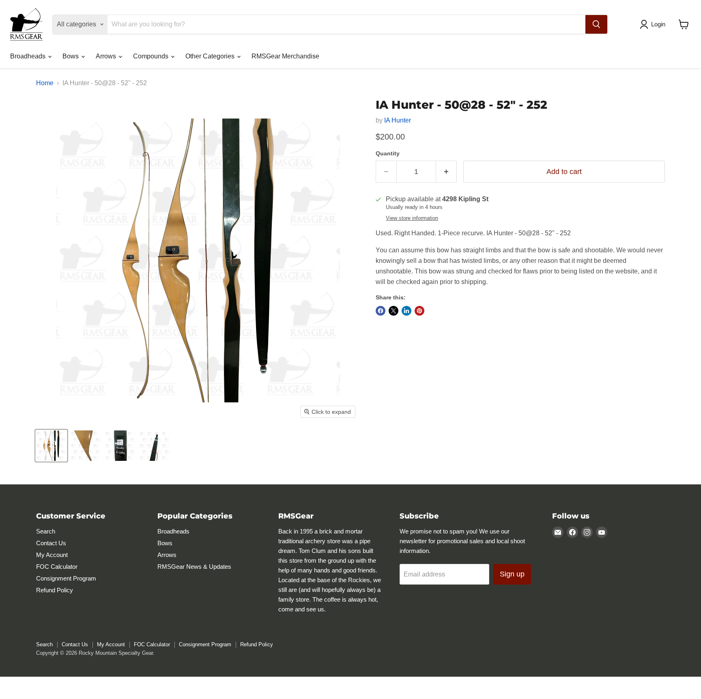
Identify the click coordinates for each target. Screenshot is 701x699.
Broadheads (28, 56)
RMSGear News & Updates (194, 566)
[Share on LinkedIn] (406, 311)
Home (45, 83)
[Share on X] (393, 311)
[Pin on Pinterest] (419, 311)
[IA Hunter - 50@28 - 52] (51, 446)
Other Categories (210, 56)
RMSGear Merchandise (285, 56)
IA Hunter (397, 120)
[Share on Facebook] (380, 311)
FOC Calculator (56, 566)
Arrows (107, 56)
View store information (412, 218)
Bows (71, 56)
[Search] (596, 24)
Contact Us (51, 543)
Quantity (388, 153)
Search (45, 531)
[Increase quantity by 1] (446, 172)
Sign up (512, 574)
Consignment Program (66, 578)
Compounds (151, 56)
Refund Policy (54, 590)
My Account (52, 554)
